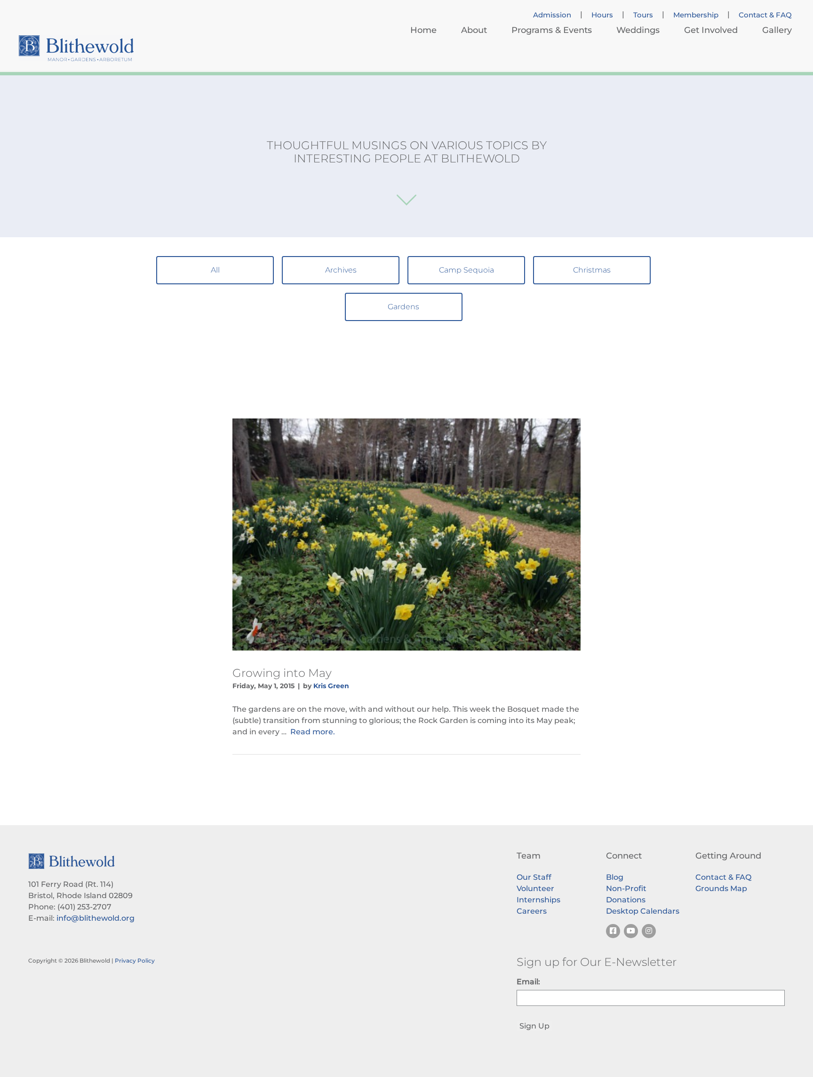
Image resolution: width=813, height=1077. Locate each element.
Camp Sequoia (466, 269)
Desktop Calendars (642, 911)
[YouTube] (631, 931)
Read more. (312, 731)
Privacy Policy (135, 960)
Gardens (403, 306)
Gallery (777, 30)
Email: (528, 981)
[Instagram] (649, 931)
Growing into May (282, 673)
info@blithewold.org (95, 918)
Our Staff (534, 877)
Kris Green (331, 686)
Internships (538, 899)
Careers (532, 911)
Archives (341, 269)
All (215, 269)
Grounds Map (721, 888)
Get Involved (711, 30)
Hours (602, 15)
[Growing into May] (406, 534)
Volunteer (535, 888)
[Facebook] (613, 931)
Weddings (638, 30)
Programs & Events (551, 30)
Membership (695, 15)
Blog (614, 877)
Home (423, 30)
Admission (552, 15)
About (474, 30)
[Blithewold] (76, 48)
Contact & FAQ (765, 15)
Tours (643, 15)
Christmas (592, 269)
